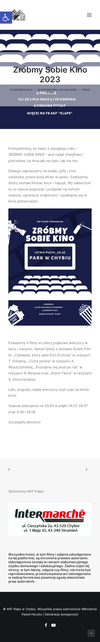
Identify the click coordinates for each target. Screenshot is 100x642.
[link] (6, 18)
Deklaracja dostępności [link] (61, 614)
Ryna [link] (50, 92)
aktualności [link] (68, 89)
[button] (89, 15)
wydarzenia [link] (49, 89)
